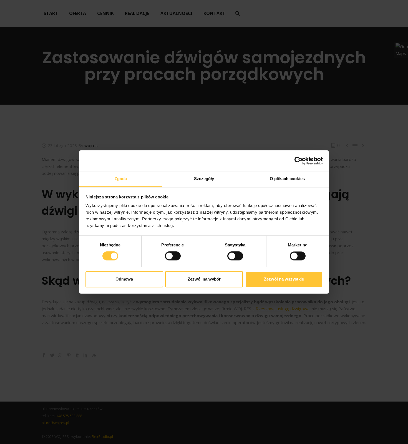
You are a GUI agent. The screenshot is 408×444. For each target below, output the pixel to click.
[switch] (173, 256)
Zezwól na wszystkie (284, 279)
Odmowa (124, 279)
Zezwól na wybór (204, 279)
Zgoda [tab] (121, 178)
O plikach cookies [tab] (287, 178)
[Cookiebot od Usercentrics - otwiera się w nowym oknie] (298, 161)
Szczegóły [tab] (204, 178)
